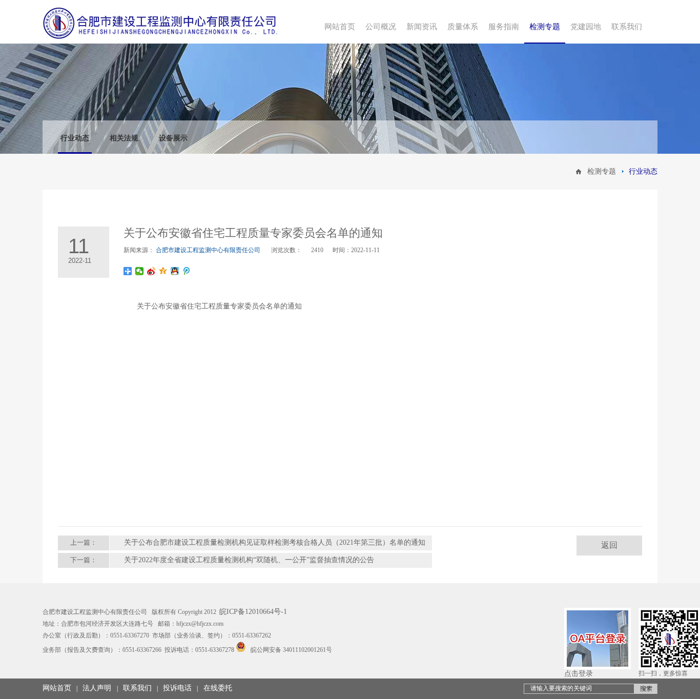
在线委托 (217, 688)
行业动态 (74, 138)
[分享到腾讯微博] (186, 271)
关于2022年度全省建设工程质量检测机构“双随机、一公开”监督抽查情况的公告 (249, 560)
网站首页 (57, 688)
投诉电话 (177, 688)
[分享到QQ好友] (175, 271)
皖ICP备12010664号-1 (253, 611)
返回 (609, 545)
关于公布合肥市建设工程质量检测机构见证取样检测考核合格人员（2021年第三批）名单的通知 (274, 542)
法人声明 (97, 688)
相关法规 (124, 138)
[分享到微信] (139, 271)
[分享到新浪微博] (151, 271)
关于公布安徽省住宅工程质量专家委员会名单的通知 (219, 306)
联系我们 (137, 688)
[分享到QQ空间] (163, 271)
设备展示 (173, 138)
